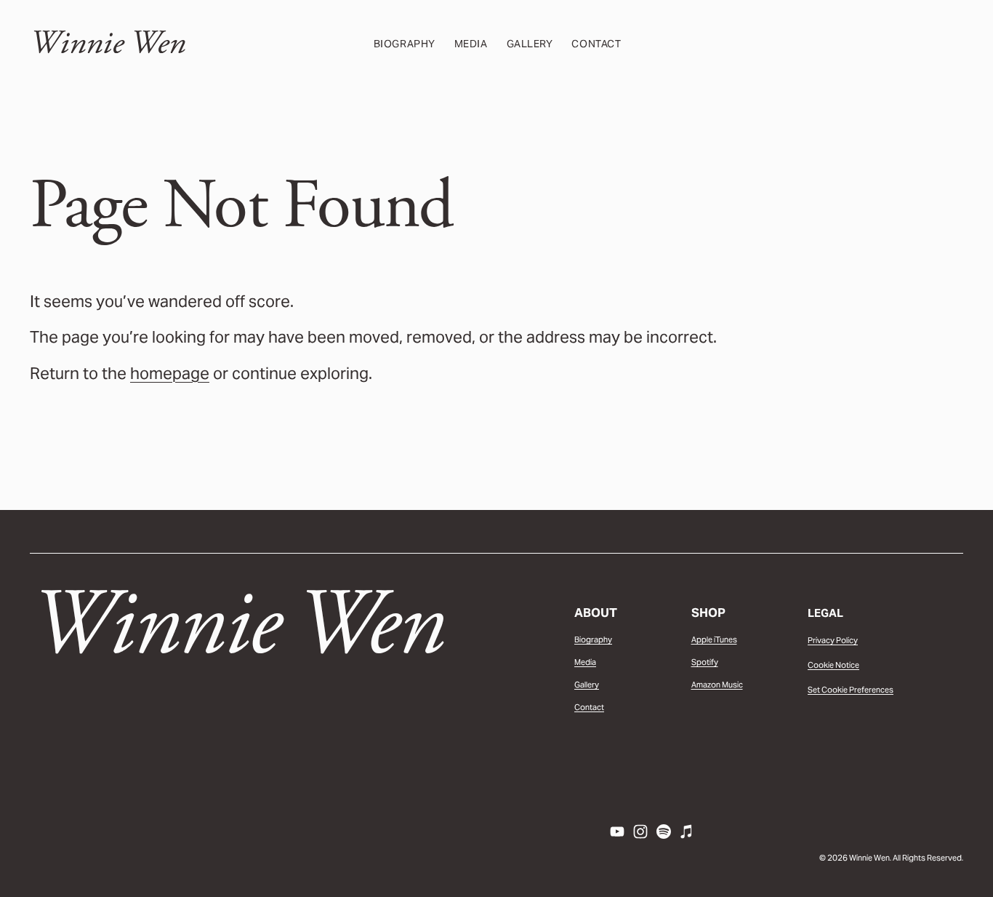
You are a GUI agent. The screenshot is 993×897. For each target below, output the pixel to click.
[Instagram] (640, 831)
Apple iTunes (714, 639)
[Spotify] (663, 831)
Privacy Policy (833, 640)
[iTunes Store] (687, 831)
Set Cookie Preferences (850, 690)
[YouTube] (617, 831)
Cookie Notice (833, 665)
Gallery (530, 43)
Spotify (704, 662)
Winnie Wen (107, 43)
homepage (169, 373)
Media (471, 43)
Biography (404, 43)
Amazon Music (717, 684)
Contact (596, 43)
